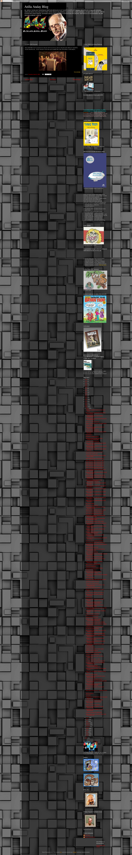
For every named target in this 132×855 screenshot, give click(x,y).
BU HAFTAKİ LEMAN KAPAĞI (92, 430)
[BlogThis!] (46, 74)
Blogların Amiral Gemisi (90, 837)
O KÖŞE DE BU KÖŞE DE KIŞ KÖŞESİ (94, 699)
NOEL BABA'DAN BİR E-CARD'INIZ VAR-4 (95, 464)
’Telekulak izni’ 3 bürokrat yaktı (92, 441)
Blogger (75, 852)
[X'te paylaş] (48, 74)
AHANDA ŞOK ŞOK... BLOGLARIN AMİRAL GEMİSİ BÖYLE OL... (95, 663)
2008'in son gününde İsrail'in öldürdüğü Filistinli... (96, 423)
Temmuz (88, 724)
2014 (86, 395)
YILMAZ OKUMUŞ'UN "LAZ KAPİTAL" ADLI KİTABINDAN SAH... (95, 585)
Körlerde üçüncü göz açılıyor (92, 617)
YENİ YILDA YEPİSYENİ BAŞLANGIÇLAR (95, 467)
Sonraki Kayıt (29, 79)
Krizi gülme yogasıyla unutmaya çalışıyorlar (95, 660)
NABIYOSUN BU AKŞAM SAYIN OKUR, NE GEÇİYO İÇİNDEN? (95, 428)
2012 (86, 399)
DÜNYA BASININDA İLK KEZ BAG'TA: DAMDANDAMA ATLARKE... (94, 684)
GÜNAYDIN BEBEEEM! (91, 566)
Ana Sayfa (53, 79)
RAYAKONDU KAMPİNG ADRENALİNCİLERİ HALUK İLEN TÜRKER (95, 516)
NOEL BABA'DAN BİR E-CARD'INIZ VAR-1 (95, 458)
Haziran (88, 726)
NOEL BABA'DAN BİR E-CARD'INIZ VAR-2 (95, 460)
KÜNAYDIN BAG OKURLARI (92, 547)
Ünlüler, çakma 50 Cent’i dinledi (93, 704)
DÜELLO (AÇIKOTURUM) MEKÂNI (93, 652)
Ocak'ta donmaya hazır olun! (92, 615)
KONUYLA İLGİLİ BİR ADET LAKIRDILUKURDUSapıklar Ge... (93, 666)
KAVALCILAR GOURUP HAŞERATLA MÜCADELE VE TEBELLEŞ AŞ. (94, 603)
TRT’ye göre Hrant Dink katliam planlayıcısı (95, 542)
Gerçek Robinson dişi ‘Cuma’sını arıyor (94, 452)
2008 (86, 406)
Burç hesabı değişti (90, 503)
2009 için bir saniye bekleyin (92, 505)
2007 (86, 738)
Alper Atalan (87, 835)
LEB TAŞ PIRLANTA (90, 647)
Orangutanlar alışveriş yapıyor (92, 583)
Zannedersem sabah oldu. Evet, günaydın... (95, 686)
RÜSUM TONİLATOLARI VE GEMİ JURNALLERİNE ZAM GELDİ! (93, 620)
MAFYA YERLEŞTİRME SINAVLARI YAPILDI (95, 475)
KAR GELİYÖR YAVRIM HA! (92, 650)
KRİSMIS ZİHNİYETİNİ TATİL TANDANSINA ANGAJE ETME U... (95, 530)
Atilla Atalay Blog (36, 6)
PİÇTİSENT (88, 695)
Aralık (87, 408)
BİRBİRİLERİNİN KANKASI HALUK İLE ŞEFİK (96, 510)
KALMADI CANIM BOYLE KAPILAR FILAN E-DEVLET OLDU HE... (95, 677)
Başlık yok (88, 688)
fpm (61, 852)
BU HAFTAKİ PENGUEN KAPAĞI (93, 587)
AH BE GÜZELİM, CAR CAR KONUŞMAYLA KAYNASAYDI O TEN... (95, 550)
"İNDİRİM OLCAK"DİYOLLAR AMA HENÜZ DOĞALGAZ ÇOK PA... (95, 639)
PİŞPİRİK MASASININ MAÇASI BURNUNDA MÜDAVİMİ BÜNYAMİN (95, 519)
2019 (86, 386)
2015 (86, 394)
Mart (87, 732)
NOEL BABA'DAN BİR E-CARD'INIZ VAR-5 (95, 465)
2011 (86, 401)
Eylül (87, 721)
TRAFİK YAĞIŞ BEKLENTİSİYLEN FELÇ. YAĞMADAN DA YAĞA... (95, 605)
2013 (86, 397)
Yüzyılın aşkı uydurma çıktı (92, 453)
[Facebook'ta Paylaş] (49, 74)
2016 (86, 392)
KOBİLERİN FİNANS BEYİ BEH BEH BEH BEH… (96, 579)
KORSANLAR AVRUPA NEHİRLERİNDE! (94, 556)
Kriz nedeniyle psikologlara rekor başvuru (95, 592)
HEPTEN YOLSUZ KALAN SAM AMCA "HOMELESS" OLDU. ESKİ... (94, 439)
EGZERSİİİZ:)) (89, 434)
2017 (86, 390)
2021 (86, 383)
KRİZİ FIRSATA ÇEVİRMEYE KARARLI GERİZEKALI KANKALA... (94, 562)
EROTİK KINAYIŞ (89, 693)
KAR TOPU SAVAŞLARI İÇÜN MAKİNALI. (95, 513)
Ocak (87, 735)
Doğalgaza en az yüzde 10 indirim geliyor (95, 648)
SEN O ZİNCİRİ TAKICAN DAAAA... (93, 564)
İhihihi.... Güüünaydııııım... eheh (93, 659)
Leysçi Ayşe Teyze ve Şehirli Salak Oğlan (95, 511)
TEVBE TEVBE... (89, 425)
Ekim (87, 719)
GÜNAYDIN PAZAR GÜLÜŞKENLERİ (94, 712)
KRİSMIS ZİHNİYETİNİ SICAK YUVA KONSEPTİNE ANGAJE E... (93, 533)
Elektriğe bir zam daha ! (91, 569)
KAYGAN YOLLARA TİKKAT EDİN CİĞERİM (95, 622)
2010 (86, 403)
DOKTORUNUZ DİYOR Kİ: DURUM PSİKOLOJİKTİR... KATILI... (93, 572)
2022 (86, 381)
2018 (86, 388)
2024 (86, 379)
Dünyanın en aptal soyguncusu (92, 421)
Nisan (87, 730)
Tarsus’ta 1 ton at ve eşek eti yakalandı (94, 540)
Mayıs (87, 728)
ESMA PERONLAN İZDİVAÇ (92, 552)
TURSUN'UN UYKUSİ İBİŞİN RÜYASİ (94, 679)
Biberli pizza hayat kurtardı (91, 674)
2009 (86, 404)
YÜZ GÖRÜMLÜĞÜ (90, 577)
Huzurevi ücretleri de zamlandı (92, 613)
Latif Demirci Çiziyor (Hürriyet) (92, 581)
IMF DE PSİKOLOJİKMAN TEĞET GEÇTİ (95, 521)
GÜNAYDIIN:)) (89, 597)
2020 (86, 385)
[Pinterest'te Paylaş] (50, 74)
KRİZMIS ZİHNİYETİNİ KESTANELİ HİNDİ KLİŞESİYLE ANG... (95, 535)
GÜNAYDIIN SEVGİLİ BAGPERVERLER (94, 626)
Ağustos (88, 723)
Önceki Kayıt (76, 79)
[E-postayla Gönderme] (43, 74)
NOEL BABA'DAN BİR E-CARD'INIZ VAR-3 (95, 462)
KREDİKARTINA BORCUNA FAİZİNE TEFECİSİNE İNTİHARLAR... (94, 481)
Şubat (87, 733)
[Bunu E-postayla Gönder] (45, 74)
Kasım (87, 717)
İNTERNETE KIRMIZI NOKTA (92, 436)
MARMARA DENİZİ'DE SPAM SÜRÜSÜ (94, 568)
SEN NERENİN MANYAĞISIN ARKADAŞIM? (95, 633)
